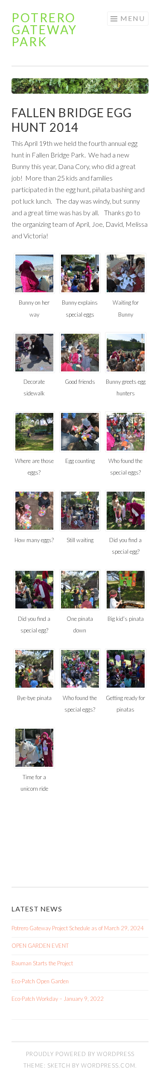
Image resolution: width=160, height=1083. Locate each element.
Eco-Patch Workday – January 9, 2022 (58, 998)
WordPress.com (108, 1065)
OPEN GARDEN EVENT (40, 945)
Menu (132, 18)
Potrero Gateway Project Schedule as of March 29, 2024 (78, 928)
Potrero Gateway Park (44, 29)
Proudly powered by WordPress (80, 1053)
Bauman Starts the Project (42, 963)
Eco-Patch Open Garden (40, 981)
